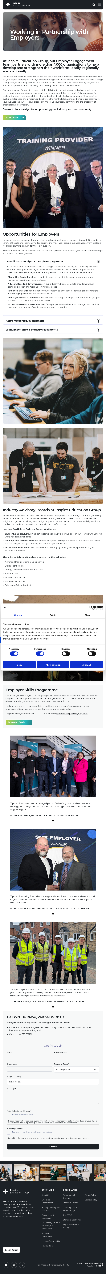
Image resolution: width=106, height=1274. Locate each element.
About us (45, 1195)
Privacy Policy (90, 1195)
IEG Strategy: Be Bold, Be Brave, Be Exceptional (51, 1226)
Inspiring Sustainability (51, 1241)
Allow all (86, 665)
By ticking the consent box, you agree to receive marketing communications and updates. (48, 1138)
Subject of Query (61, 1064)
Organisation (12, 1064)
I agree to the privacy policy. (23, 1114)
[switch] (40, 653)
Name (10, 1052)
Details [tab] (53, 615)
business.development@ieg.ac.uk (25, 1030)
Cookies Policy (91, 1200)
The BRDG (67, 1215)
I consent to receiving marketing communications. (32, 1132)
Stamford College (70, 1203)
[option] (28, 1173)
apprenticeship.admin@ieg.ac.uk (72, 713)
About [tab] (88, 615)
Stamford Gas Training (72, 1220)
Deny (19, 665)
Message (11, 1089)
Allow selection (53, 665)
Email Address (60, 1052)
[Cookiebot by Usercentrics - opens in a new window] (91, 608)
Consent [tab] (18, 615)
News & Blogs (47, 1246)
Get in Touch (11, 1250)
